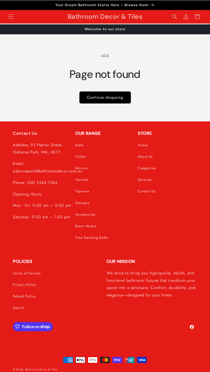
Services (145, 179)
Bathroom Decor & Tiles (41, 369)
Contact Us (147, 191)
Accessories (85, 214)
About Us (145, 156)
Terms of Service (27, 273)
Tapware (82, 191)
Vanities (81, 179)
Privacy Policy (24, 284)
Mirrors (81, 168)
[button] (10, 16)
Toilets (80, 156)
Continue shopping (105, 97)
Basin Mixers (85, 226)
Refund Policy (24, 296)
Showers (82, 202)
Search (18, 307)
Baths (79, 145)
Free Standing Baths (91, 237)
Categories (147, 168)
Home (143, 145)
